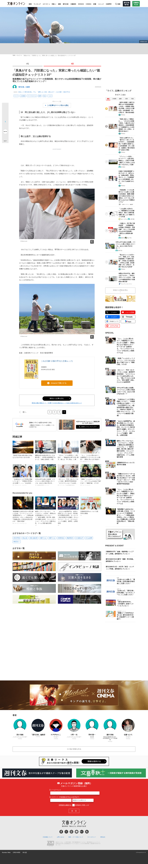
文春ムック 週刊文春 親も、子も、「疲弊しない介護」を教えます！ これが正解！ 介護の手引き (44, 92)
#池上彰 (24, 538)
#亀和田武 (70, 538)
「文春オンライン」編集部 (127, 204)
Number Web (6, 852)
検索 (118, 4)
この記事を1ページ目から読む (58, 105)
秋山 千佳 (129, 237)
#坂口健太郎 (34, 538)
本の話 (25, 852)
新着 (30, 4)
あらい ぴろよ (124, 219)
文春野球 (108, 4)
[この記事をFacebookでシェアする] (5, 113)
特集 (53, 4)
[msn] (82, 832)
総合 (124, 95)
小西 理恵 (132, 219)
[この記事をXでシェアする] (5, 107)
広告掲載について (47, 837)
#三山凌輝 (89, 538)
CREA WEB (16, 852)
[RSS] (87, 832)
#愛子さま (52, 538)
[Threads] (71, 832)
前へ (24, 412)
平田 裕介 (123, 114)
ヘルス (50, 96)
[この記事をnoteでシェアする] (5, 131)
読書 (94, 4)
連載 (59, 4)
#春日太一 (16, 541)
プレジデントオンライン (126, 283)
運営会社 (102, 837)
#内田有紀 (61, 538)
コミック (101, 4)
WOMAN (81, 4)
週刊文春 (65, 4)
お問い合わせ (60, 837)
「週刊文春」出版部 (23, 87)
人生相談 (22, 96)
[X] (66, 832)
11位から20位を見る (120, 290)
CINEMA (88, 4)
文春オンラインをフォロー (89, 426)
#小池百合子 (79, 538)
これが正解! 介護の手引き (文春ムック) (57, 361)
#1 (27, 63)
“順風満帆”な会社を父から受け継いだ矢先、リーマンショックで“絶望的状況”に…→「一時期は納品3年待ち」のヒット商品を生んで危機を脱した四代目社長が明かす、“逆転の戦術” (23, 517)
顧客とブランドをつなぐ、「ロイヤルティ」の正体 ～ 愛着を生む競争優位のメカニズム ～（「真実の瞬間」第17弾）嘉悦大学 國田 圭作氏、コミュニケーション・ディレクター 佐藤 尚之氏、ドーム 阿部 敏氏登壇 (45, 518)
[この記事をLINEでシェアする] (5, 126)
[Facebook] (61, 832)
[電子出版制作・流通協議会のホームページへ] (50, 843)
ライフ (19, 55)
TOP (14, 55)
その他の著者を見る (74, 749)
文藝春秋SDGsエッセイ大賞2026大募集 (89, 513)
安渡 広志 (120, 250)
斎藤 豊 (122, 237)
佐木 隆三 (123, 167)
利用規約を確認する (65, 805)
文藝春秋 (73, 4)
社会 (44, 96)
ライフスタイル (32, 96)
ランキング (37, 4)
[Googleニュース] (76, 832)
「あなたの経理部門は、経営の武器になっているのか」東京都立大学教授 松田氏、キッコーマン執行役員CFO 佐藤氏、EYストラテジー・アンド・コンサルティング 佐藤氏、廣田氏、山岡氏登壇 (68, 518)
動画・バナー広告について (76, 837)
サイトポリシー (91, 837)
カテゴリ (45, 4)
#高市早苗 (16, 538)
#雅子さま (43, 538)
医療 (39, 96)
